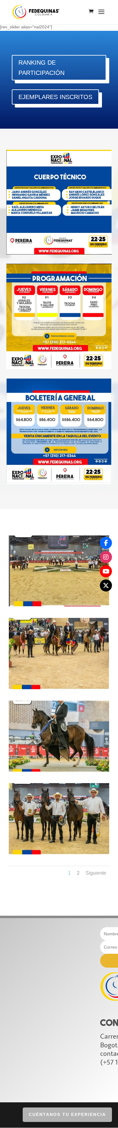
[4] (59, 852)
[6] (59, 605)
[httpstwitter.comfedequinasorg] (106, 585)
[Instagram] (106, 557)
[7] (59, 770)
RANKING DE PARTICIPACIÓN (41, 67)
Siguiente (96, 873)
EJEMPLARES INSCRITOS (55, 97)
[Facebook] (106, 543)
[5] (59, 687)
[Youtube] (106, 571)
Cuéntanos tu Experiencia (67, 1114)
